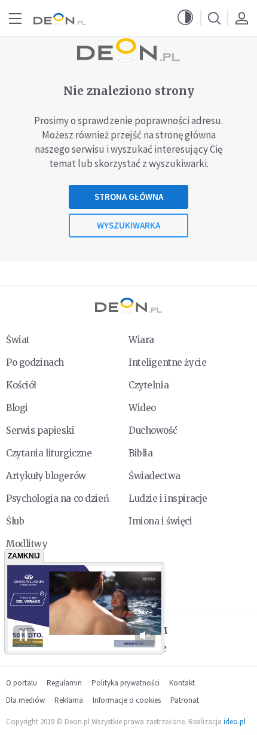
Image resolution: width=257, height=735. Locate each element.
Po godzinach (35, 362)
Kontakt (182, 683)
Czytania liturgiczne (48, 453)
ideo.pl (235, 722)
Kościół (21, 385)
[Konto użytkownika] (241, 17)
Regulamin (64, 683)
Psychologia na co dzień (57, 498)
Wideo (142, 407)
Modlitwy (27, 543)
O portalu (21, 683)
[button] (185, 17)
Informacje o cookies (127, 700)
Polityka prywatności (125, 683)
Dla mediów (25, 700)
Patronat (184, 700)
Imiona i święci (160, 521)
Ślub (15, 521)
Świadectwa (154, 475)
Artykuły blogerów (46, 475)
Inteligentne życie (167, 362)
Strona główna (128, 196)
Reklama (68, 700)
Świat (18, 339)
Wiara (141, 339)
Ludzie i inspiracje (167, 498)
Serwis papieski (40, 430)
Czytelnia (148, 385)
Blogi (17, 407)
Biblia (140, 453)
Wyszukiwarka (128, 225)
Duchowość (152, 430)
